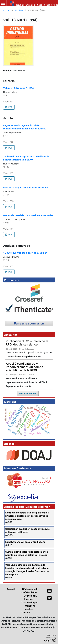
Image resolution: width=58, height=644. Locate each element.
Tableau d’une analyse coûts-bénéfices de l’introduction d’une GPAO (26, 158)
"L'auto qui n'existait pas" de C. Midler (25, 252)
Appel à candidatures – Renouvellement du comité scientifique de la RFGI (24, 367)
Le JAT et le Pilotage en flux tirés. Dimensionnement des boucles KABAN (24, 127)
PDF (10, 107)
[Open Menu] (3, 3)
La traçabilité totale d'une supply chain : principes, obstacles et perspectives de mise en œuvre (27, 515)
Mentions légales (30, 607)
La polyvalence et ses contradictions (25, 542)
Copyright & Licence (30, 597)
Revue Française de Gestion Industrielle (37, 4)
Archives (19, 10)
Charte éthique (29, 602)
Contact (25, 612)
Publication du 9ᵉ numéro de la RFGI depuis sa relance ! (27, 342)
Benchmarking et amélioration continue (25, 187)
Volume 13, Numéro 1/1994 (18, 87)
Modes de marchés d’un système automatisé (28, 215)
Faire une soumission (29, 323)
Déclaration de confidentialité (29, 591)
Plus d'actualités (27, 393)
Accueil (6, 10)
